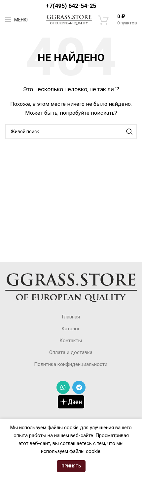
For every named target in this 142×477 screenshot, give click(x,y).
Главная (71, 317)
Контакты (70, 340)
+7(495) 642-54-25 (71, 5)
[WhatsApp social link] (63, 387)
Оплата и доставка (70, 352)
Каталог (70, 329)
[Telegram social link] (79, 387)
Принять (71, 466)
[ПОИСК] (129, 131)
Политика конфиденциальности (70, 364)
